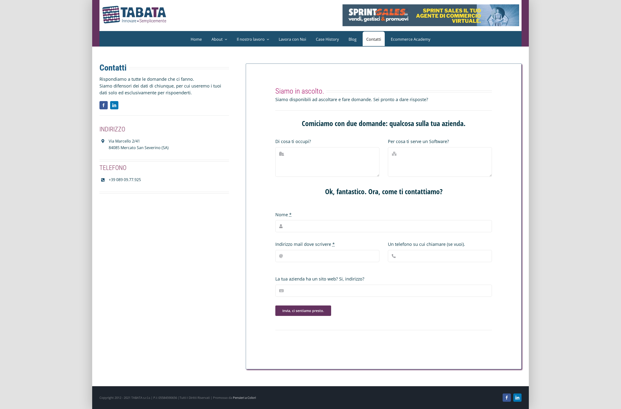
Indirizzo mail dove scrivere (305, 244)
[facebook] (103, 105)
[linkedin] (114, 105)
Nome (283, 214)
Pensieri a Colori (244, 397)
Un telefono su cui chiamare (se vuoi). (426, 244)
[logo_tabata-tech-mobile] (134, 8)
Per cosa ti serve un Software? (418, 141)
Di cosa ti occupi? (293, 141)
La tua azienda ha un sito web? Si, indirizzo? (319, 279)
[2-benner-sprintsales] (431, 6)
